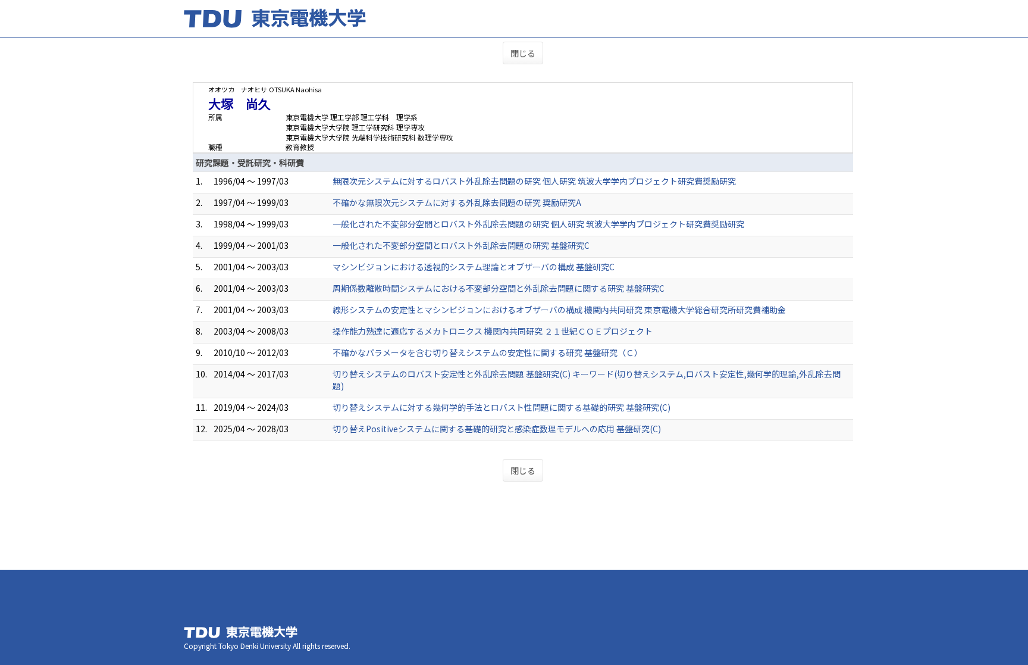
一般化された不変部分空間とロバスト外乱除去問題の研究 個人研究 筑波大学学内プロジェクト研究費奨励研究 (538, 224)
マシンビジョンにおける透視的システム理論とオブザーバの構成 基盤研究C (474, 267)
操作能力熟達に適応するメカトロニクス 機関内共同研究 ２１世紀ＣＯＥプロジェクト (493, 331)
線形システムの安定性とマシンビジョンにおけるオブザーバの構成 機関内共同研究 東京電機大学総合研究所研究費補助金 (559, 310)
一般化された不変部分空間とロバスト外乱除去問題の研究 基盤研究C (461, 245)
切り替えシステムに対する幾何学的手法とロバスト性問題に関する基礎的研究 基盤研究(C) (501, 407)
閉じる (522, 53)
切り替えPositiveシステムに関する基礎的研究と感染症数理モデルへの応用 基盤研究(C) (497, 429)
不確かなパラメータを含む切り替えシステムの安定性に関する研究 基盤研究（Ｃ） (487, 352)
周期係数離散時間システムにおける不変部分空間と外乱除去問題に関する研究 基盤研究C (499, 288)
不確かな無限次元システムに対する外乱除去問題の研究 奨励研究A (457, 202)
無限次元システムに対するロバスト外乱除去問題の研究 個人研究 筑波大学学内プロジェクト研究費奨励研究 (534, 181)
